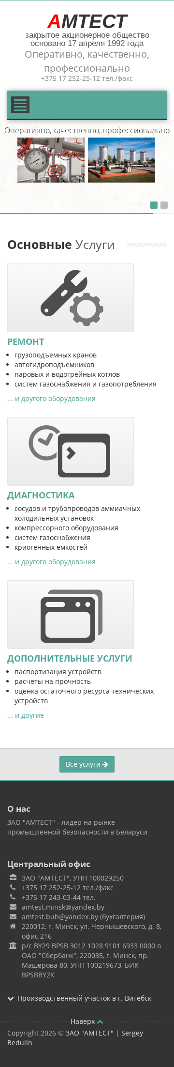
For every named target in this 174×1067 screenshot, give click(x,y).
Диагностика (40, 495)
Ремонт (25, 341)
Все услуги (84, 764)
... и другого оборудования (51, 398)
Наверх (84, 1021)
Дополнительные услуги (69, 658)
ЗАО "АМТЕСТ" (90, 1032)
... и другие (25, 715)
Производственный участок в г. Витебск (84, 998)
